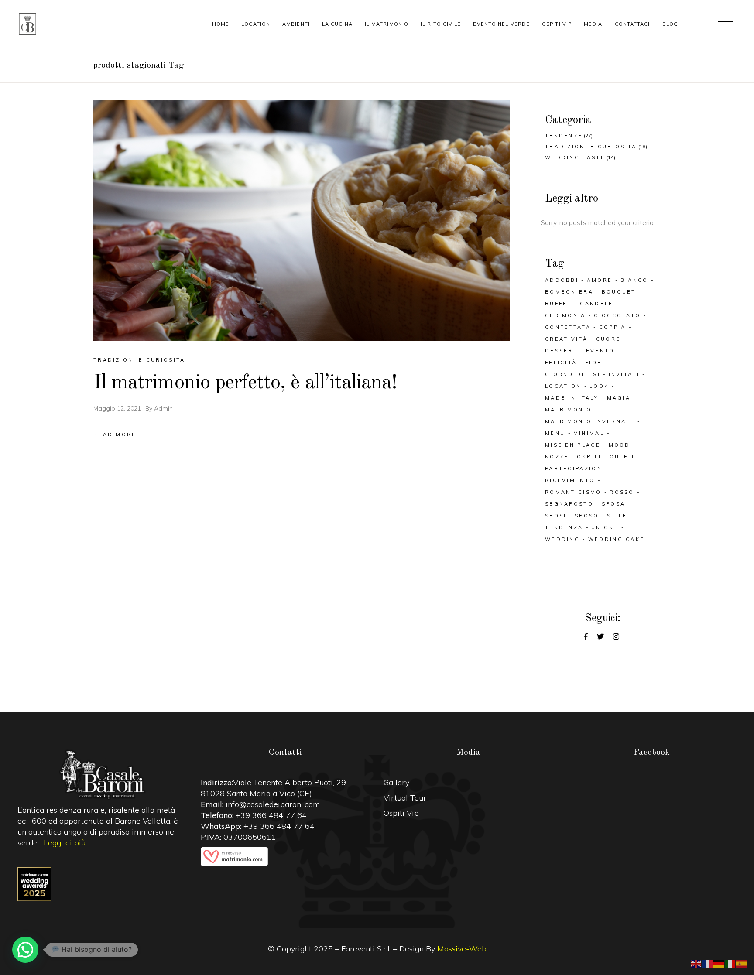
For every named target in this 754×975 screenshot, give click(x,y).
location (563, 386)
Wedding (562, 539)
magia (619, 398)
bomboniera (569, 292)
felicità (561, 362)
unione (605, 527)
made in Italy (572, 398)
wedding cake (616, 539)
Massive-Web (462, 949)
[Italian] (730, 962)
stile (617, 516)
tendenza (564, 527)
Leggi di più (65, 843)
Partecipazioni (575, 468)
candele (596, 304)
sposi (556, 516)
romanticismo (573, 492)
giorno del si (572, 374)
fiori (595, 362)
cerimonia (565, 315)
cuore (608, 339)
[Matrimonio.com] (286, 856)
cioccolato (617, 315)
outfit (623, 457)
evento (600, 351)
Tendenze (564, 136)
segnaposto (569, 504)
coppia (612, 327)
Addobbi (562, 280)
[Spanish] (741, 962)
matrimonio (568, 410)
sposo (587, 516)
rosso (622, 492)
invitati (624, 374)
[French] (707, 962)
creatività (566, 339)
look (599, 386)
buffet (558, 304)
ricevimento (570, 480)
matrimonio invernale (590, 421)
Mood (620, 445)
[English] (696, 962)
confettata (568, 327)
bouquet (619, 292)
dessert (561, 351)
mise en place (572, 445)
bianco (634, 280)
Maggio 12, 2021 (117, 408)
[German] (719, 962)
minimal (588, 433)
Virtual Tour (405, 798)
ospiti (589, 457)
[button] (25, 950)
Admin (163, 408)
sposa (614, 504)
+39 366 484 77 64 (271, 815)
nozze (557, 457)
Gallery (396, 782)
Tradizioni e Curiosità (139, 360)
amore (600, 280)
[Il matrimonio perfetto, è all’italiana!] (301, 220)
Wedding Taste (575, 157)
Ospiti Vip (401, 813)
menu (555, 433)
